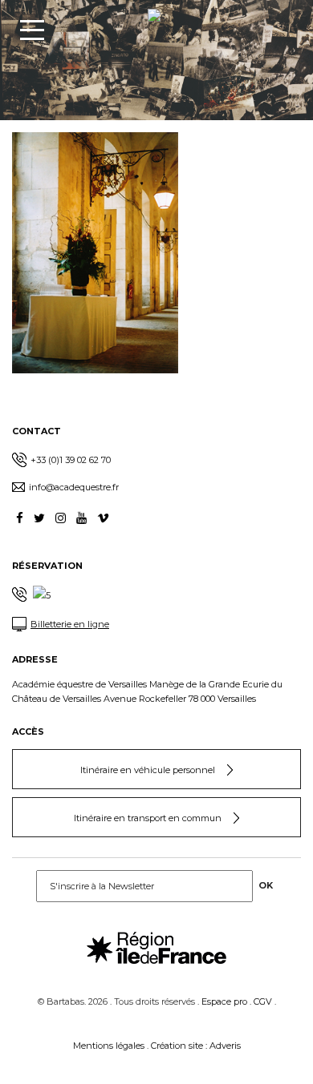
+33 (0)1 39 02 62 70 (70, 459)
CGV (263, 1001)
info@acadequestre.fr (74, 487)
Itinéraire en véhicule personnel (147, 770)
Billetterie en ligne (69, 624)
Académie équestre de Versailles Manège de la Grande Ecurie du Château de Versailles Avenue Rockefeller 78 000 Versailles (147, 691)
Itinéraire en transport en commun (148, 818)
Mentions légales (108, 1045)
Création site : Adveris (196, 1045)
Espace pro (224, 1001)
